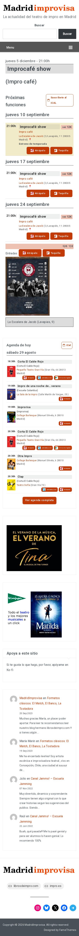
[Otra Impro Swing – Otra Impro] (11, 464)
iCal (68, 345)
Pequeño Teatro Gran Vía (30, 370)
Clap (21, 476)
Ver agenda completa (39, 500)
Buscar (40, 25)
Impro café (26, 131)
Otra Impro (25, 456)
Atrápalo (40, 150)
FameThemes (67, 929)
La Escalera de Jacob (31, 136)
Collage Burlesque (27, 415)
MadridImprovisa (30, 698)
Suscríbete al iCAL (59, 100)
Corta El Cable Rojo (31, 361)
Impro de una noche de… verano (39, 386)
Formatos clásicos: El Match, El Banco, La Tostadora (40, 703)
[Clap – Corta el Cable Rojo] (11, 484)
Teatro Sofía (23, 485)
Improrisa (24, 407)
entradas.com (47, 378)
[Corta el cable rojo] (11, 371)
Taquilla (63, 150)
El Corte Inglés (65, 378)
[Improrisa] (11, 417)
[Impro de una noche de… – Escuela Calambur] (11, 394)
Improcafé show (33, 127)
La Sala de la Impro (27, 394)
